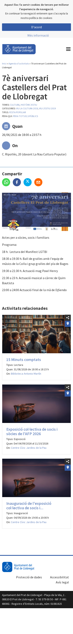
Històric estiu (29, 104)
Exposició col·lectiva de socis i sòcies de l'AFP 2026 (32, 431)
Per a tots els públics (25, 116)
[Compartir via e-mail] (39, 183)
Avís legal (62, 582)
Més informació (38, 35)
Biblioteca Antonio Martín (26, 373)
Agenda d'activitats (19, 63)
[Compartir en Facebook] (18, 183)
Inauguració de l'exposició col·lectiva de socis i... (28, 505)
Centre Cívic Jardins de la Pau (28, 448)
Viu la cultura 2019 (27, 108)
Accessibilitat (59, 577)
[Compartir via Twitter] (29, 183)
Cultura (15, 104)
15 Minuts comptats (23, 359)
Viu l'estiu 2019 (47, 108)
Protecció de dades (29, 577)
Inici (4, 63)
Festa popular (17, 112)
